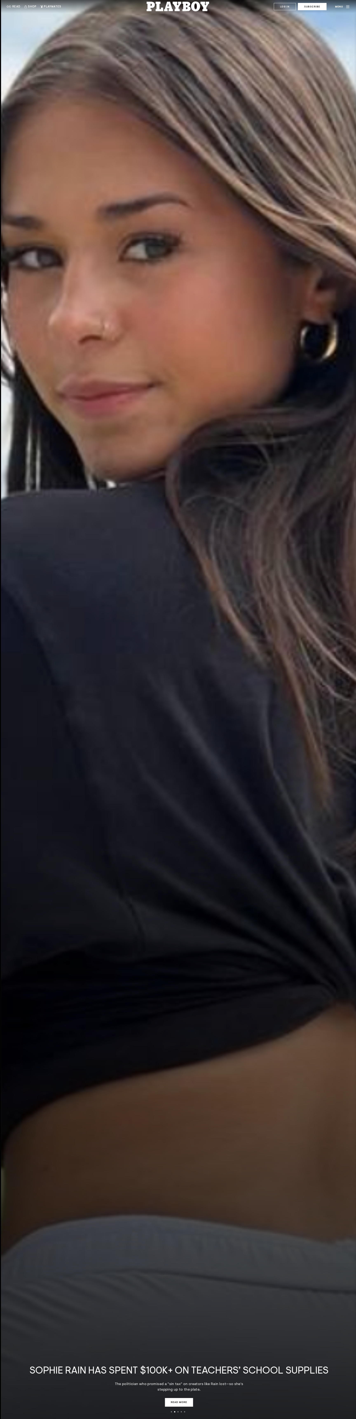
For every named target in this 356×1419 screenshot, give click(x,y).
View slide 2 (174, 1411)
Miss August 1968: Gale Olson (266, 1376)
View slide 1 (171, 1411)
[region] (178, 709)
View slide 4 (181, 1411)
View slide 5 (184, 1411)
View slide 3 (178, 1411)
